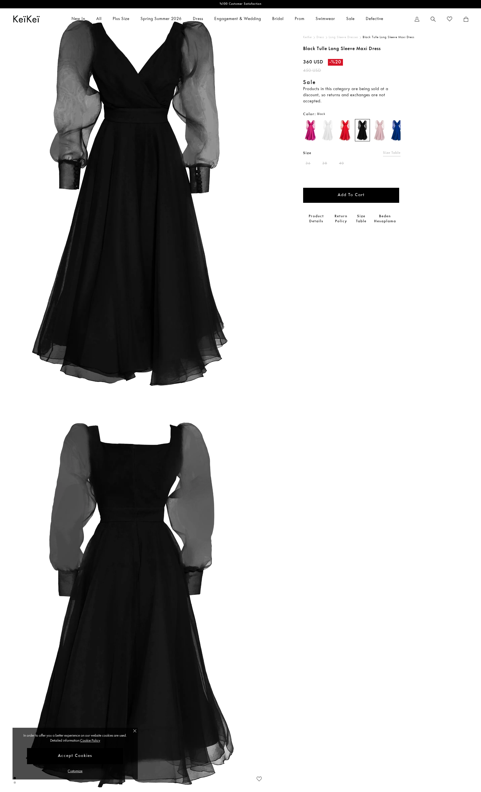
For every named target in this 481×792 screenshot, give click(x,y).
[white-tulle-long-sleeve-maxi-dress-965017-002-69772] (327, 130)
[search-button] (433, 19)
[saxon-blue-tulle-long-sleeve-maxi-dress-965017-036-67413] (396, 130)
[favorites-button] (449, 19)
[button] (256, 778)
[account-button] (416, 19)
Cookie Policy (90, 740)
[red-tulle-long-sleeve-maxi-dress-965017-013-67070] (345, 130)
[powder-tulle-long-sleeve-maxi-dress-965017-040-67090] (379, 130)
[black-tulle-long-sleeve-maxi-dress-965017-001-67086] (362, 130)
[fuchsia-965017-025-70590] (310, 130)
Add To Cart (351, 195)
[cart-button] (465, 19)
